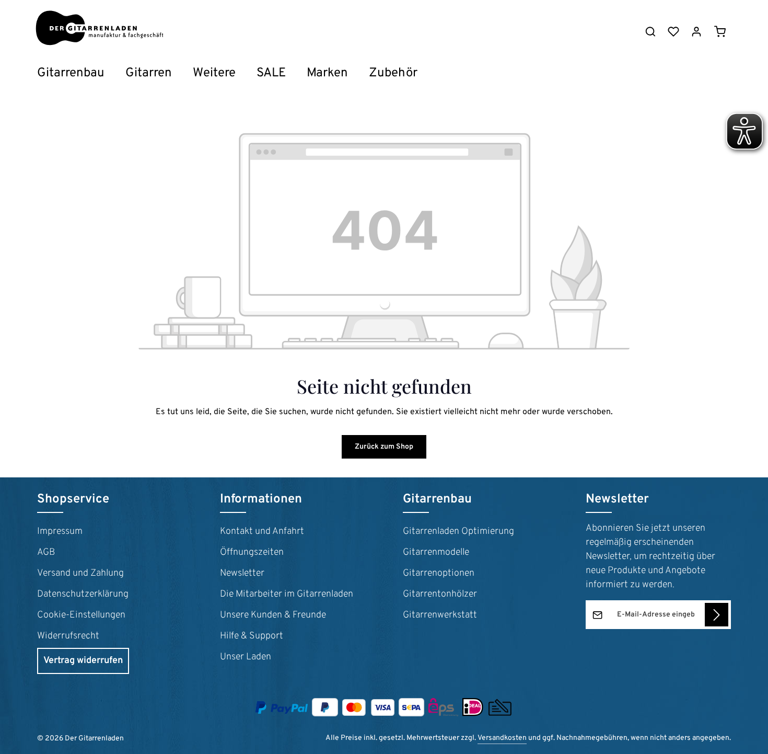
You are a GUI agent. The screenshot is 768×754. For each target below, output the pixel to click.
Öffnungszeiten (252, 552)
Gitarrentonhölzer (440, 594)
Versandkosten (502, 738)
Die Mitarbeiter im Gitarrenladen (286, 594)
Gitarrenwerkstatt (440, 615)
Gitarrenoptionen (438, 573)
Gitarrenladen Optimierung (458, 531)
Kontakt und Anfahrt (262, 531)
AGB (46, 552)
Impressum (60, 531)
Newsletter (242, 573)
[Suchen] (650, 31)
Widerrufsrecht (68, 636)
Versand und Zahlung (80, 573)
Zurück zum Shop (384, 446)
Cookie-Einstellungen (81, 615)
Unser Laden (245, 657)
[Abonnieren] (716, 614)
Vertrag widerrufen (83, 661)
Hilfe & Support (251, 636)
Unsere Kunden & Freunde (273, 615)
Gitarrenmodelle (436, 552)
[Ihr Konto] (696, 31)
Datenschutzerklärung (83, 594)
